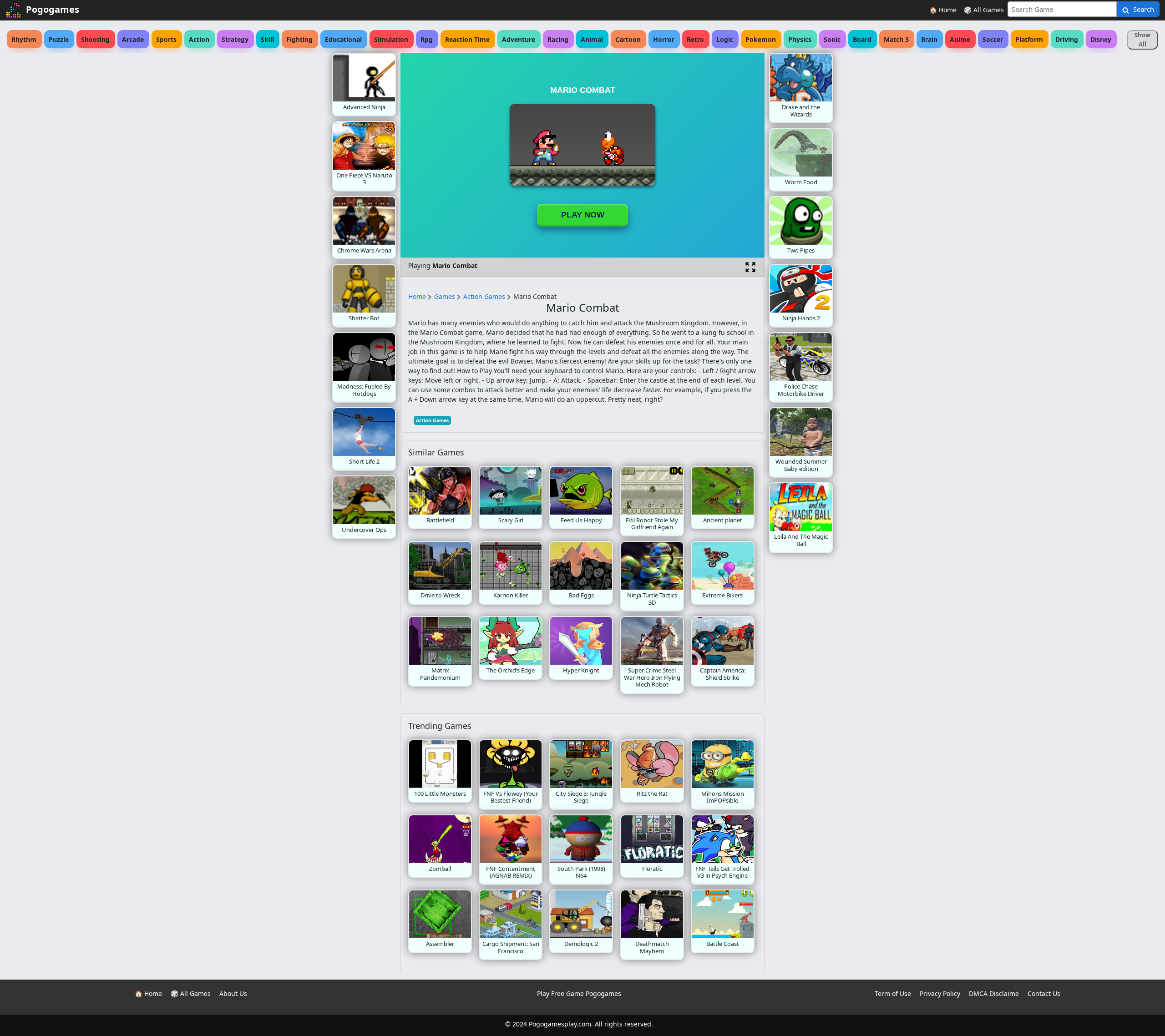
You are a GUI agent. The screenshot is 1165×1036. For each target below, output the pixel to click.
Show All (1142, 39)
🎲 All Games (984, 9)
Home (417, 296)
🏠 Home (943, 9)
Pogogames (52, 9)
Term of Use (893, 993)
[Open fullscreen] (750, 267)
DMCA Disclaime (994, 993)
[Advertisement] (259, 189)
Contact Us (1044, 993)
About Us (233, 993)
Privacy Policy (940, 993)
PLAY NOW (582, 214)
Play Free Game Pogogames (579, 993)
